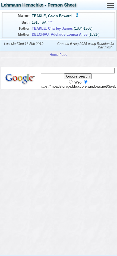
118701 (49, 21)
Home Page (58, 54)
